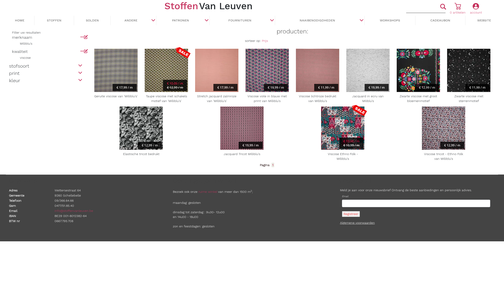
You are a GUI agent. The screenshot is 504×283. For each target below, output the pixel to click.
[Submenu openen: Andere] (153, 20)
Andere (130, 20)
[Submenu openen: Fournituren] (272, 20)
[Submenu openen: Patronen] (206, 20)
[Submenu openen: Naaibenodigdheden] (361, 20)
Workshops (390, 20)
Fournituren (239, 20)
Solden (92, 20)
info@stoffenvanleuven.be (74, 211)
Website (484, 20)
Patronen (180, 20)
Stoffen (54, 20)
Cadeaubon (440, 20)
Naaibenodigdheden (317, 20)
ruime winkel (207, 192)
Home (19, 20)
